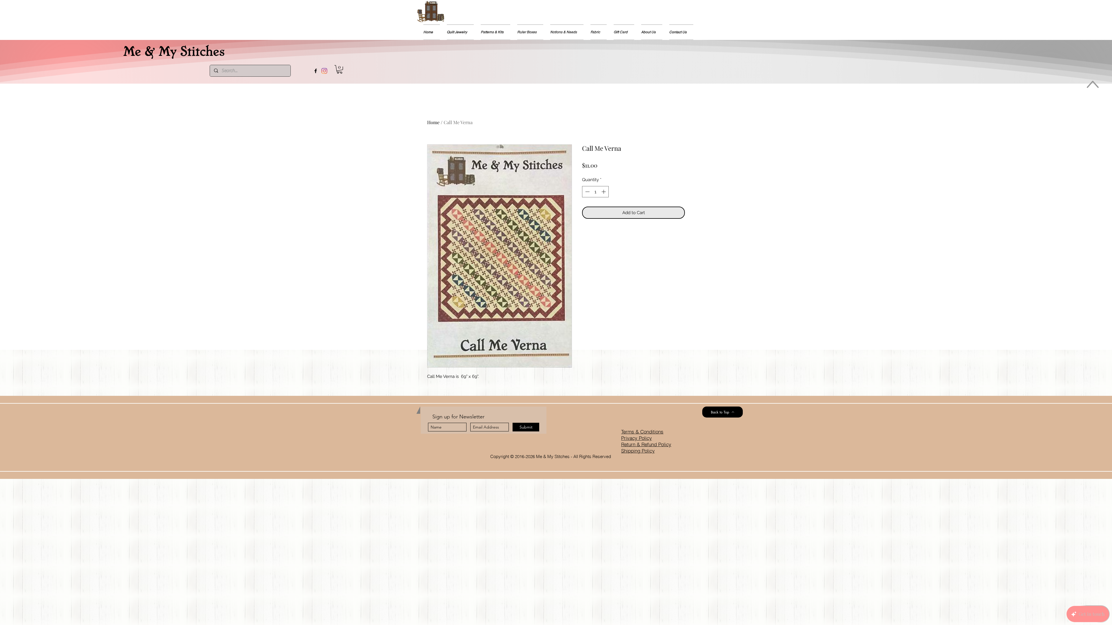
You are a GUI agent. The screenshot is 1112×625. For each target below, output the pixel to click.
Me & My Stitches (174, 50)
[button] (339, 69)
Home (433, 122)
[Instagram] (324, 71)
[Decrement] (587, 191)
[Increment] (604, 191)
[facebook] (316, 71)
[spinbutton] (595, 191)
